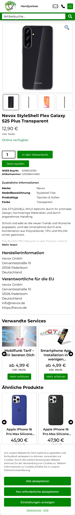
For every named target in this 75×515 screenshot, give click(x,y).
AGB (45, 510)
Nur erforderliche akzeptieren (37, 491)
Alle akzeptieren (37, 481)
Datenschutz (34, 510)
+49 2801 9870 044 (63, 6)
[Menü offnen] (70, 6)
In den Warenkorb (35, 154)
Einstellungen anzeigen (38, 502)
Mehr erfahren (19, 376)
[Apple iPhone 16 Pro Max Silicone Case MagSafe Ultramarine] (19, 410)
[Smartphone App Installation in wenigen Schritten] (56, 336)
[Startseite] (10, 6)
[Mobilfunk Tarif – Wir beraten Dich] (19, 336)
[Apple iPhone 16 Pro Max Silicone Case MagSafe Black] (56, 410)
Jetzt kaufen (15, 164)
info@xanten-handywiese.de (55, 6)
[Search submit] (70, 16)
